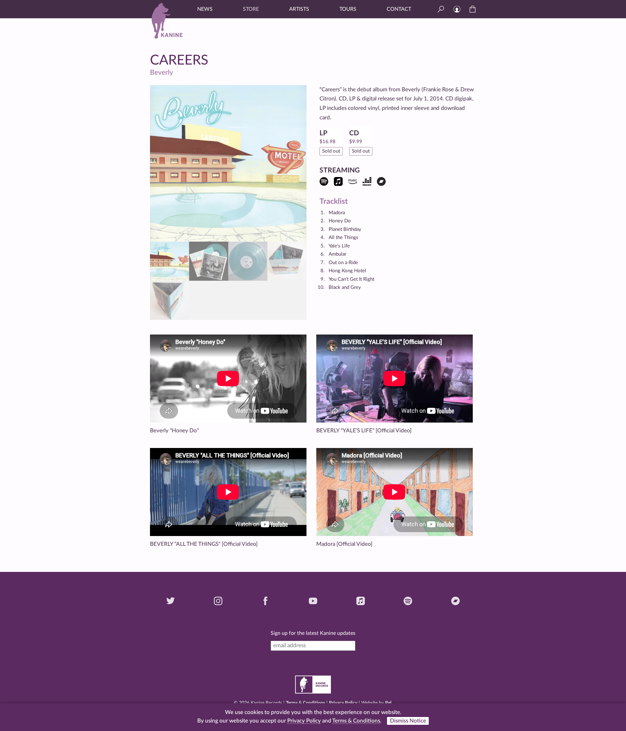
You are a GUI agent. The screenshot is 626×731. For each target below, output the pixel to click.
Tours (347, 9)
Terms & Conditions (305, 703)
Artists (299, 9)
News (205, 9)
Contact (399, 9)
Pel (388, 703)
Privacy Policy (343, 703)
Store (251, 9)
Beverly (161, 72)
